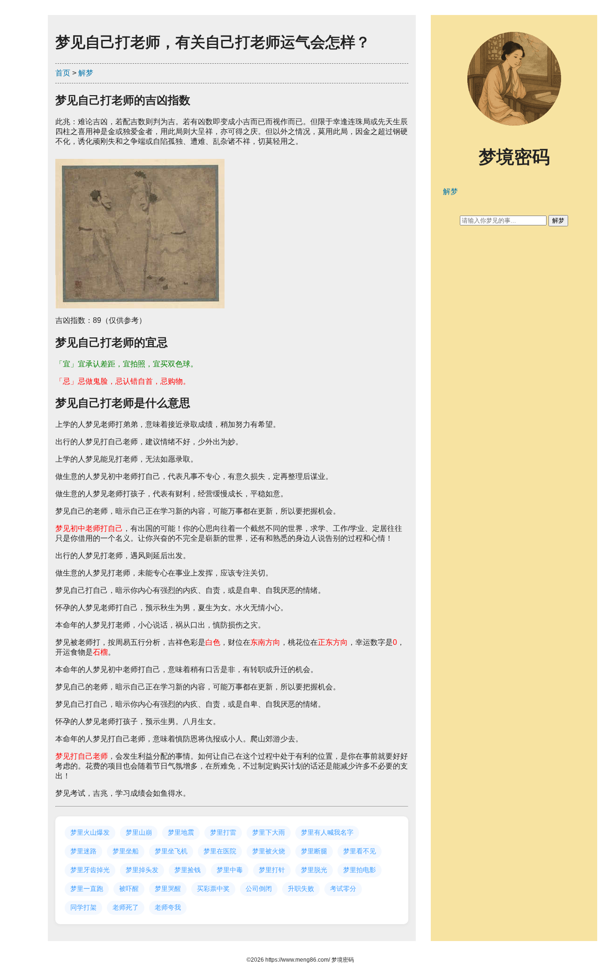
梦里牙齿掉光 (90, 870)
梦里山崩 (139, 832)
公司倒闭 (259, 888)
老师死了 (125, 907)
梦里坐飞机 (171, 851)
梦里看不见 (359, 851)
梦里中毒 (230, 870)
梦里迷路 (83, 851)
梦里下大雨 (268, 832)
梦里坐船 (125, 851)
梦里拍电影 (359, 870)
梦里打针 (272, 870)
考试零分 (343, 888)
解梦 (85, 73)
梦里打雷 (223, 832)
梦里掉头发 (142, 870)
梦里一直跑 (86, 888)
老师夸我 (168, 907)
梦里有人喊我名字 (327, 832)
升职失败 (301, 888)
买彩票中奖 (213, 888)
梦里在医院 (219, 851)
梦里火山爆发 (90, 832)
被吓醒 (129, 888)
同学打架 (83, 907)
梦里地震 (181, 832)
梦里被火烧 (268, 851)
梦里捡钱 (187, 870)
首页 (62, 73)
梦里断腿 (314, 851)
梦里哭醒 (168, 888)
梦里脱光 (314, 870)
